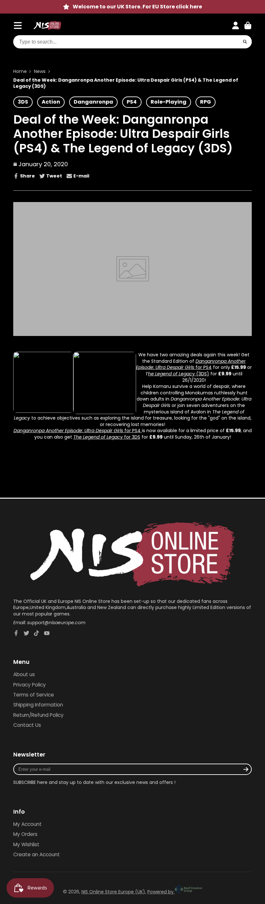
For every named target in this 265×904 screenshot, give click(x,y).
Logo (47, 25)
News (40, 71)
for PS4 (203, 367)
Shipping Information (38, 704)
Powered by (161, 892)
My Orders (25, 834)
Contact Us (27, 725)
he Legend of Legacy (171, 374)
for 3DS (131, 437)
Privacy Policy (29, 684)
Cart (248, 25)
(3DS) (202, 374)
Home (20, 71)
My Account (27, 824)
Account (235, 25)
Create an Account (36, 854)
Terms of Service (33, 694)
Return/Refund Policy (38, 715)
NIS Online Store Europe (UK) (113, 892)
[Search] (244, 41)
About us (24, 674)
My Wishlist (26, 844)
